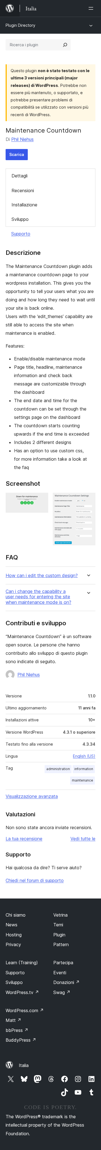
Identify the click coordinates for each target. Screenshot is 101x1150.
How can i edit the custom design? (42, 575)
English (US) (84, 756)
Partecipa (63, 962)
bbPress (17, 1030)
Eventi (59, 972)
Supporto (20, 233)
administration (58, 769)
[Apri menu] (92, 8)
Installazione (24, 204)
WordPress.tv (22, 992)
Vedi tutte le (82, 838)
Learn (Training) (22, 962)
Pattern (61, 944)
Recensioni (23, 190)
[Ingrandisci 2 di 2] (88, 500)
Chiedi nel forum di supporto (35, 880)
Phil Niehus (22, 139)
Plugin (59, 934)
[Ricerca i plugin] (65, 44)
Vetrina (60, 915)
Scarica (16, 154)
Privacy (13, 944)
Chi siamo (16, 915)
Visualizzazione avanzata (32, 796)
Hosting (14, 934)
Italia (24, 1065)
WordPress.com (25, 1010)
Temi (58, 924)
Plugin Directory (20, 25)
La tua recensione (24, 838)
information (83, 769)
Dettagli (19, 176)
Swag (61, 992)
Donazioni (66, 982)
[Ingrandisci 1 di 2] (40, 500)
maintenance (82, 780)
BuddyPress (21, 1040)
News (11, 924)
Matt (13, 1020)
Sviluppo (20, 219)
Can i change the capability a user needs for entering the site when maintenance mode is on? (38, 597)
